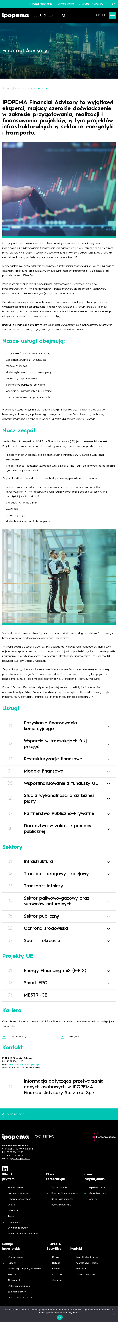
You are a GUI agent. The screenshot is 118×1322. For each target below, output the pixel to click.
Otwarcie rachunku (18, 1228)
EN (114, 3)
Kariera (56, 1269)
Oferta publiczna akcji (20, 1298)
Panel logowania (42, 3)
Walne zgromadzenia (19, 1286)
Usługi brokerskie (97, 1193)
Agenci (11, 1216)
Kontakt (76, 1248)
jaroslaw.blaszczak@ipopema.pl (24, 1064)
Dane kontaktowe (85, 1275)
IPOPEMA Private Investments (24, 1234)
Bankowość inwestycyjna (64, 1193)
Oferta (11, 1205)
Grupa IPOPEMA (92, 3)
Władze (12, 1275)
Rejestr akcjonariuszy (62, 1199)
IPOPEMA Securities (54, 1246)
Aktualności (58, 1275)
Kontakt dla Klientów (87, 1257)
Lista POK (13, 1211)
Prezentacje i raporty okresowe (24, 1269)
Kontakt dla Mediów (87, 1263)
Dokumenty (14, 1222)
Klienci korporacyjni (55, 1177)
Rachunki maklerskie (18, 1193)
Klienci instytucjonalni (94, 1177)
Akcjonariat (14, 1280)
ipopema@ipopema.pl (20, 1158)
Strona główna (11, 88)
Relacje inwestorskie (11, 1246)
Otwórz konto (65, 3)
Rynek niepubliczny (61, 1205)
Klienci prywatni (8, 1177)
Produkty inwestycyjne (19, 1199)
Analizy (93, 1199)
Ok (59, 1317)
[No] (114, 1313)
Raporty (12, 1263)
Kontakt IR (81, 1269)
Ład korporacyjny (17, 1292)
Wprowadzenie (15, 1188)
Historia (56, 1263)
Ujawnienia (57, 1280)
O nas (55, 1257)
